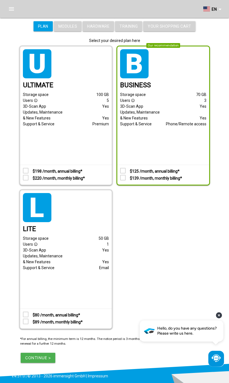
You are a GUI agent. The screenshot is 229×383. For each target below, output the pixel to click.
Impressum (98, 376)
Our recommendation (163, 45)
